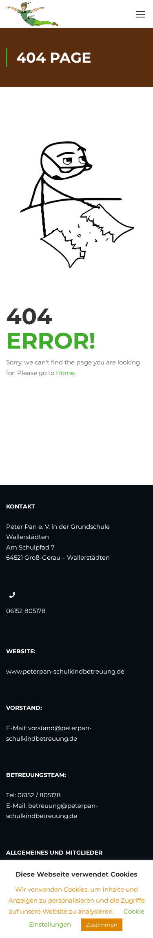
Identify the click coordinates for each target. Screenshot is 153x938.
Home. (66, 373)
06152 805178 (26, 611)
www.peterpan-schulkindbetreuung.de (65, 671)
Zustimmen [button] (102, 924)
